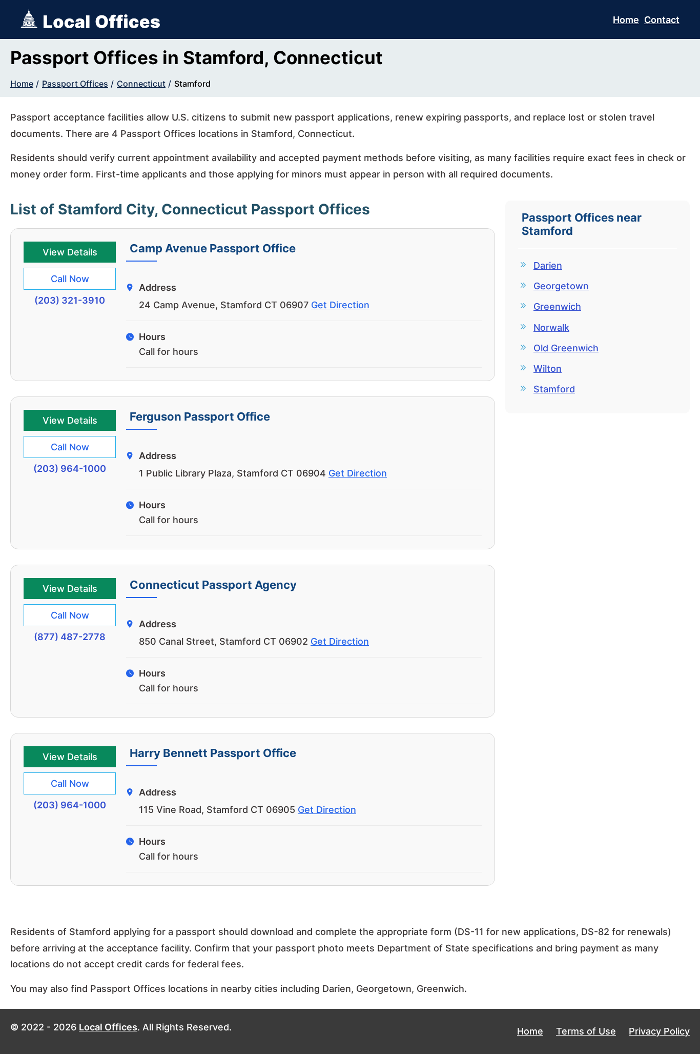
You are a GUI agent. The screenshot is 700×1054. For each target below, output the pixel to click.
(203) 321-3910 (69, 300)
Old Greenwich (566, 348)
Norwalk (551, 327)
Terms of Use (586, 1031)
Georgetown (561, 286)
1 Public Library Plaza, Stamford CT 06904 (232, 473)
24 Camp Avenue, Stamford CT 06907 (223, 305)
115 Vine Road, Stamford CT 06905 (217, 809)
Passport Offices (75, 83)
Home (626, 19)
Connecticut (141, 83)
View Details (70, 252)
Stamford (192, 83)
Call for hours (168, 351)
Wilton (547, 368)
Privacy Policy (659, 1031)
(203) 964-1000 (69, 468)
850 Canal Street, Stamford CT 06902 (223, 641)
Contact (662, 19)
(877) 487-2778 (70, 636)
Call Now (70, 278)
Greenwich (557, 306)
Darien (547, 265)
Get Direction (340, 305)
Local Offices (108, 1027)
